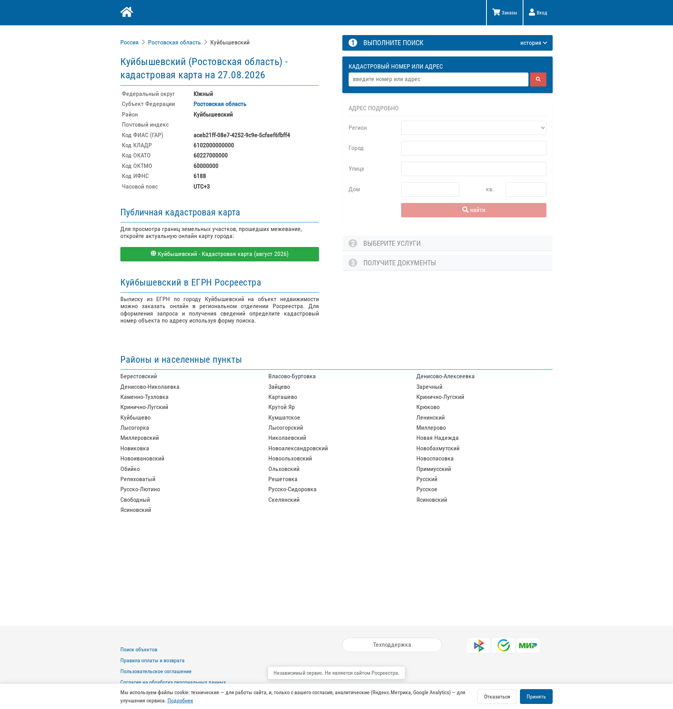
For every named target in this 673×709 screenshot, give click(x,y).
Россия (129, 42)
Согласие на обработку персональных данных (173, 682)
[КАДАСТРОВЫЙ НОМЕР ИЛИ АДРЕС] (448, 59)
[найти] (538, 79)
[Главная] (126, 12)
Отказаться (497, 696)
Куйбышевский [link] (230, 42)
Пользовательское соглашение (156, 671)
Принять (536, 696)
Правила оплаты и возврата (152, 660)
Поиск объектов (138, 649)
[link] (130, 42)
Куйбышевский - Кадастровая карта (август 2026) (222, 253)
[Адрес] (439, 79)
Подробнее (180, 700)
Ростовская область (174, 42)
